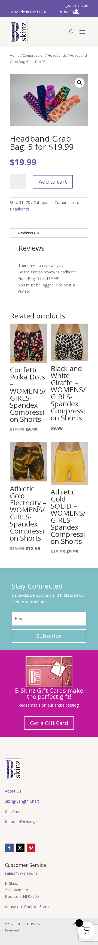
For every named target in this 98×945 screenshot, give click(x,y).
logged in (50, 285)
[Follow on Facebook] (9, 848)
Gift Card (12, 811)
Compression (34, 55)
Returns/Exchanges (22, 821)
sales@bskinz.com (21, 873)
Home (15, 55)
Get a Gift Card (49, 723)
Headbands (57, 55)
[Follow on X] (20, 848)
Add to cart (53, 181)
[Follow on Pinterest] (31, 848)
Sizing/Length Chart (22, 801)
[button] (79, 83)
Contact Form (36, 906)
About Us (13, 791)
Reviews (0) (28, 232)
